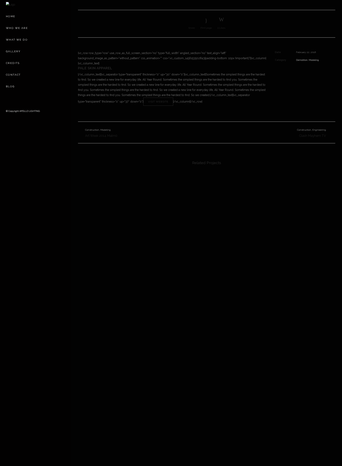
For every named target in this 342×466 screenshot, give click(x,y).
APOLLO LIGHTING (29, 111)
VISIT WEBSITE (158, 101)
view (108, 198)
